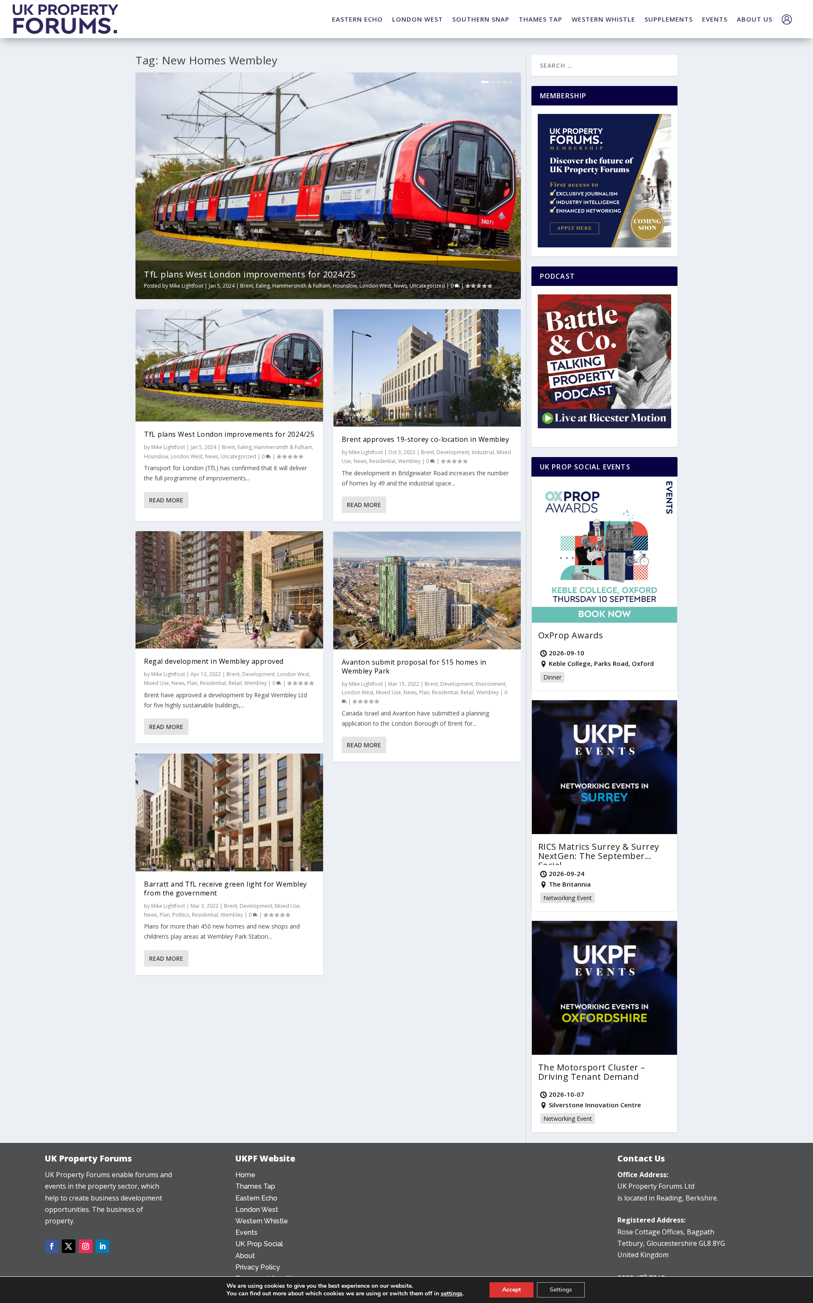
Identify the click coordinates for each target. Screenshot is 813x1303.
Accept (511, 1290)
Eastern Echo (256, 1198)
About (245, 1256)
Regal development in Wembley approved (214, 661)
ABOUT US (754, 19)
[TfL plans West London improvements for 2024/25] (229, 365)
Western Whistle (261, 1221)
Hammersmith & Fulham (301, 285)
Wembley (255, 683)
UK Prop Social (259, 1244)
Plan (192, 683)
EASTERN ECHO (357, 19)
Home (245, 1175)
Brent (246, 285)
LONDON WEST (417, 19)
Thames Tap (255, 1186)
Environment (491, 684)
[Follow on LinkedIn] (102, 1246)
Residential (213, 683)
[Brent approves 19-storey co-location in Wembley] (427, 368)
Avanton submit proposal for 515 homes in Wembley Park (414, 666)
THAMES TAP (540, 19)
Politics (180, 914)
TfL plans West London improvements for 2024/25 (249, 274)
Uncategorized (427, 285)
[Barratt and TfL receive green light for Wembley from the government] (229, 812)
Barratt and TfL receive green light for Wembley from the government (225, 888)
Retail (235, 683)
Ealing (263, 285)
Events (246, 1232)
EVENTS (714, 19)
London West (375, 285)
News (400, 285)
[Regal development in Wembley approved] (229, 590)
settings (451, 1293)
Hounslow (345, 285)
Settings (561, 1290)
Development (258, 674)
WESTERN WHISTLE (603, 19)
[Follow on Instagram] (85, 1246)
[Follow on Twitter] (68, 1246)
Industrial (483, 452)
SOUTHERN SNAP (480, 19)
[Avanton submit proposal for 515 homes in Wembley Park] (427, 590)
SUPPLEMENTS (668, 19)
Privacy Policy (257, 1267)
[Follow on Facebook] (51, 1246)
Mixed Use (156, 683)
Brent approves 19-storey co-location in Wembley (425, 439)
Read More (166, 500)
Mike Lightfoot (186, 285)
